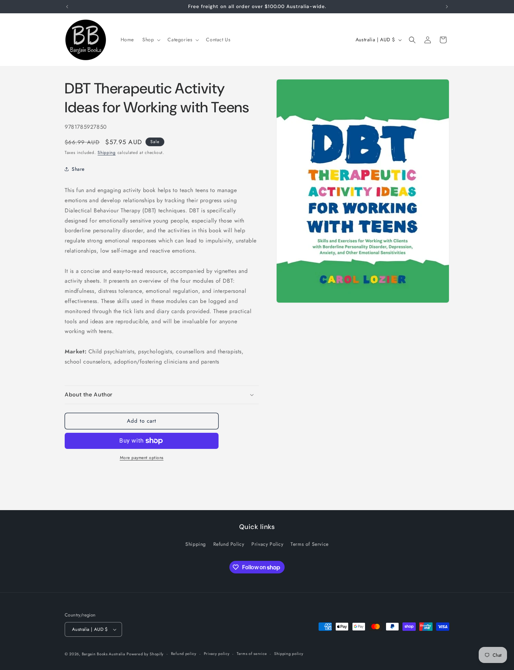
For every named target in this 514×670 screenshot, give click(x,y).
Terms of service (252, 653)
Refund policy (184, 653)
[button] (150, 39)
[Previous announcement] (67, 6)
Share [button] (78, 168)
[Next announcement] (447, 6)
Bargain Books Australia (103, 654)
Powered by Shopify (145, 654)
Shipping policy (289, 653)
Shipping (107, 152)
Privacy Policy (267, 544)
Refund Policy (228, 544)
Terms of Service (310, 544)
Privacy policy (217, 653)
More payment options (142, 457)
